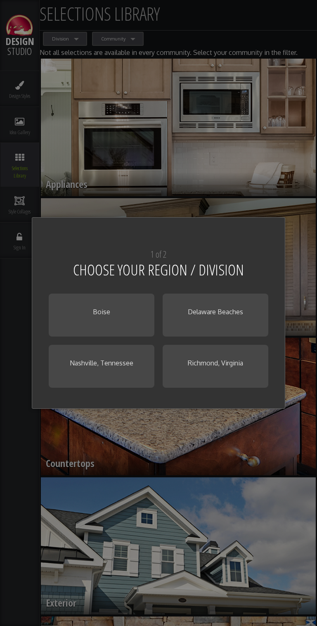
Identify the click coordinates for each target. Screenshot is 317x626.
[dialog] (158, 313)
